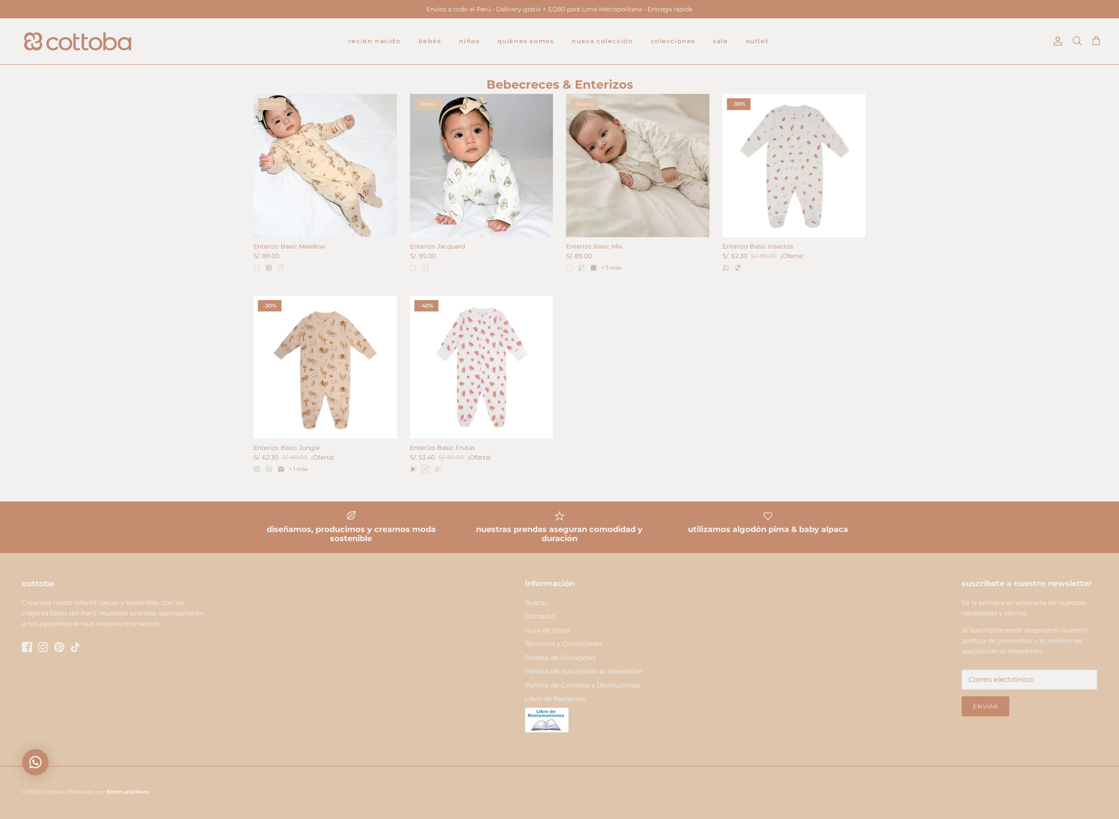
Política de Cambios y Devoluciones (582, 685)
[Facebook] (27, 647)
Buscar (536, 602)
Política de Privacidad (560, 657)
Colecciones (673, 41)
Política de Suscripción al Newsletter (584, 671)
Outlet (757, 41)
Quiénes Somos (525, 41)
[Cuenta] (1056, 41)
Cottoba (52, 791)
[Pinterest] (59, 647)
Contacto (540, 616)
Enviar (985, 706)
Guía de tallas (547, 630)
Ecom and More (128, 791)
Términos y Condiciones (563, 643)
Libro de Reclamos (555, 699)
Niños (469, 41)
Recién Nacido (374, 41)
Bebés (429, 41)
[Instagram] (43, 647)
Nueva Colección (602, 41)
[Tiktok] (75, 647)
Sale (720, 41)
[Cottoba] (77, 41)
